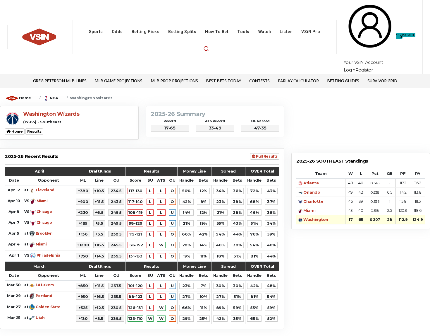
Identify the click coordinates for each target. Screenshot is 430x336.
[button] (205, 48)
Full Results (266, 156)
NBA (54, 97)
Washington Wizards (91, 97)
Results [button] (34, 131)
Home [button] (17, 131)
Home (25, 97)
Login (349, 70)
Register (364, 70)
